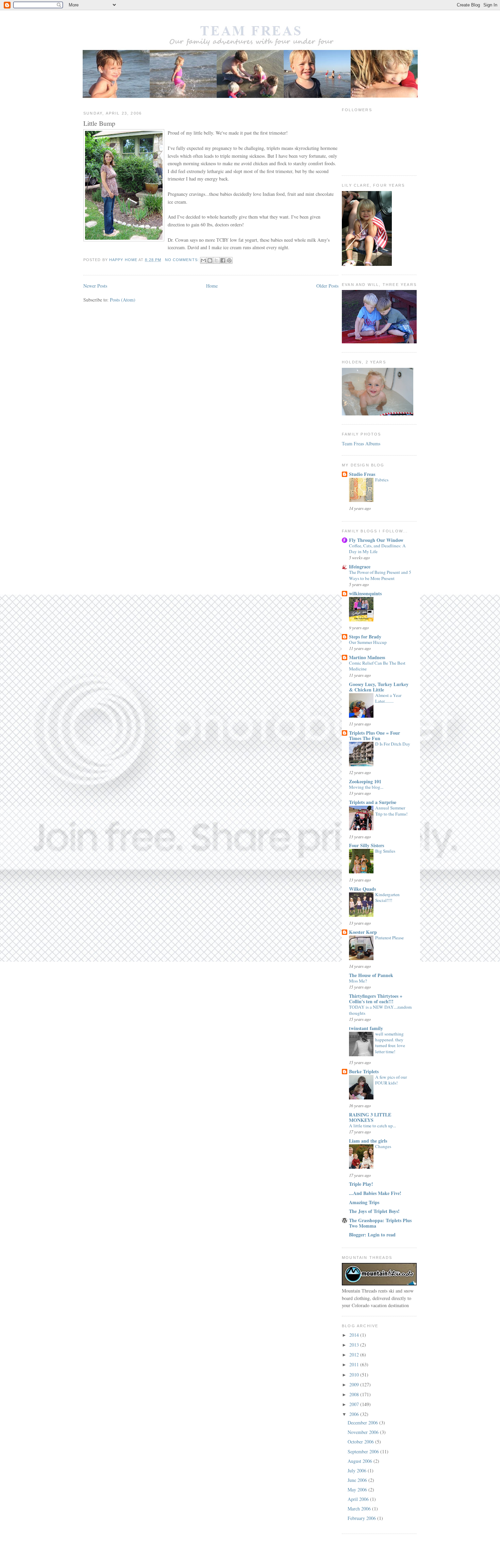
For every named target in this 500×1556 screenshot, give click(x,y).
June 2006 (358, 1480)
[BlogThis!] (209, 260)
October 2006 (361, 1441)
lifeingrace (359, 566)
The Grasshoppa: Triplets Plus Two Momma (380, 1223)
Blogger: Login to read (372, 1234)
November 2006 (364, 1432)
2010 (354, 1374)
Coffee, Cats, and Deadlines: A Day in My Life (377, 548)
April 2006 (359, 1499)
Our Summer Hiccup (368, 642)
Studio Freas (362, 474)
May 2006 (358, 1489)
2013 (354, 1344)
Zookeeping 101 (365, 781)
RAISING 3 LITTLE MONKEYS (370, 1117)
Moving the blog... (366, 787)
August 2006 (360, 1461)
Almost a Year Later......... (388, 698)
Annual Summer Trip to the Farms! (391, 811)
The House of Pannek (371, 975)
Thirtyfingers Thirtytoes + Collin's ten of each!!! (375, 998)
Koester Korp (363, 932)
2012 (354, 1354)
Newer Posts (95, 286)
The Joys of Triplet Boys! (374, 1211)
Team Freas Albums (361, 443)
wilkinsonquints (365, 593)
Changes (383, 1146)
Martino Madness (367, 657)
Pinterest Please (389, 938)
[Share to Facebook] (222, 260)
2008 (354, 1394)
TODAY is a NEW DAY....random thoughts (380, 1010)
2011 (354, 1364)
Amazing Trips (364, 1202)
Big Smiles (385, 851)
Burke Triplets (364, 1071)
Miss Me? (358, 981)
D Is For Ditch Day (392, 744)
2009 (354, 1384)
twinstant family (366, 1028)
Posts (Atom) (122, 299)
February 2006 (362, 1518)
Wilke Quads (362, 888)
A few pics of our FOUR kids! (391, 1080)
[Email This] (203, 260)
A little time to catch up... (372, 1126)
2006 (354, 1414)
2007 (354, 1404)
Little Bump (99, 123)
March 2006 (360, 1508)
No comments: (182, 260)
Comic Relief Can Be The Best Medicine (377, 666)
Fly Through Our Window (376, 540)
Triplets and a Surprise (372, 802)
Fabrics (381, 480)
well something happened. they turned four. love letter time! (390, 1043)
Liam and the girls (368, 1140)
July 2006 (358, 1470)
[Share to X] (216, 260)
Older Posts (327, 286)
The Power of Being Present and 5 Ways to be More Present (380, 575)
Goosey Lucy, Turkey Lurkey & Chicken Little (379, 687)
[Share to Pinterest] (229, 260)
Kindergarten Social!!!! (387, 897)
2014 (354, 1335)
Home (212, 286)
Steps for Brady (365, 636)
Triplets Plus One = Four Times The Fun (374, 735)
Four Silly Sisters (366, 845)
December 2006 (363, 1422)
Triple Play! (361, 1183)
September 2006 (364, 1451)
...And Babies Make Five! (375, 1193)
